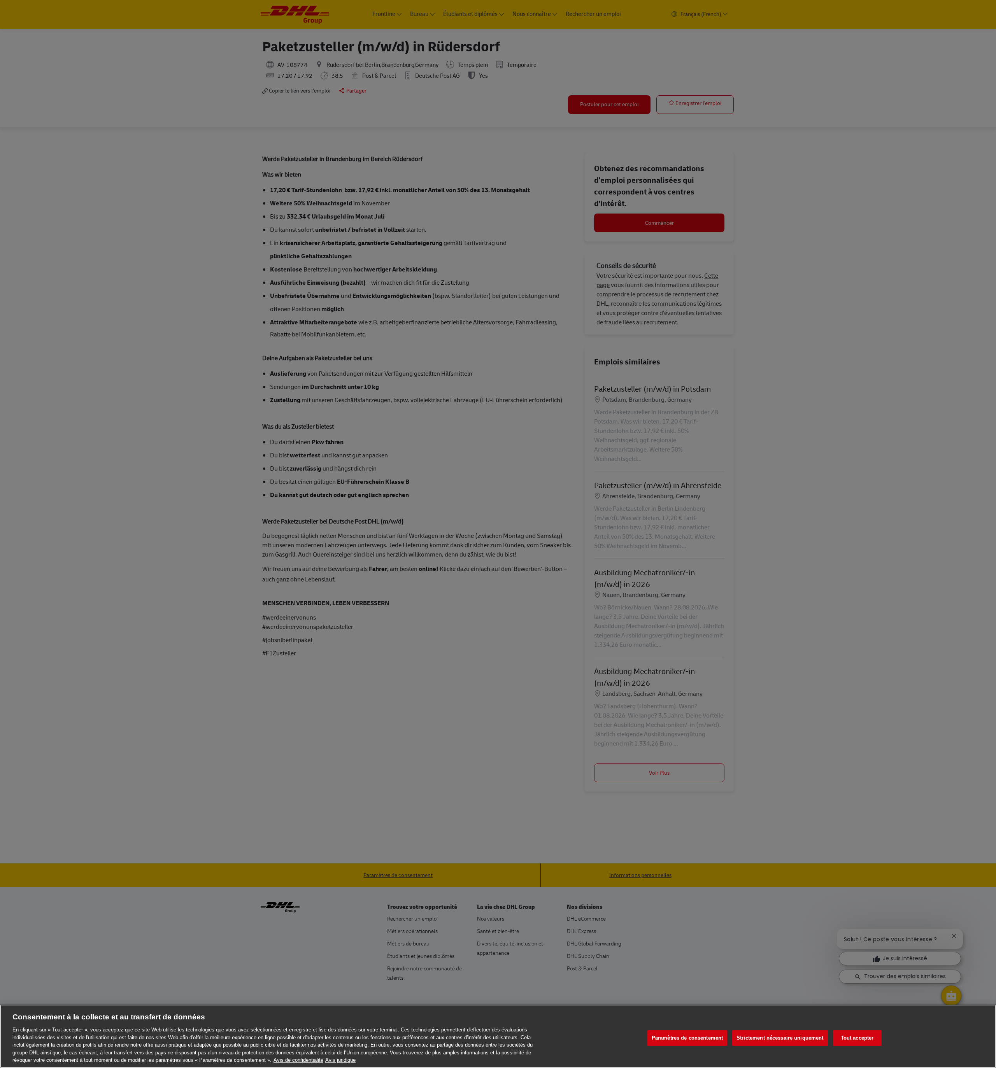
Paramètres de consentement (687, 1038)
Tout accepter (857, 1038)
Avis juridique (340, 1060)
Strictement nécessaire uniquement (779, 1038)
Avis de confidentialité (298, 1060)
